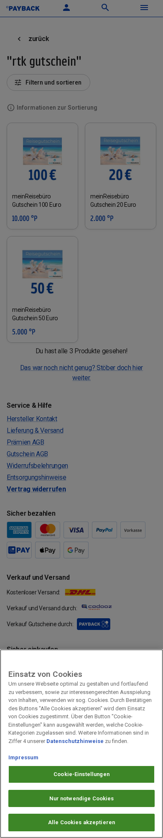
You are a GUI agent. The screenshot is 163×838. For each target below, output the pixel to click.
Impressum (23, 757)
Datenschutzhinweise (75, 741)
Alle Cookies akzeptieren (81, 822)
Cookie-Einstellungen (81, 774)
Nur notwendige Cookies (81, 798)
